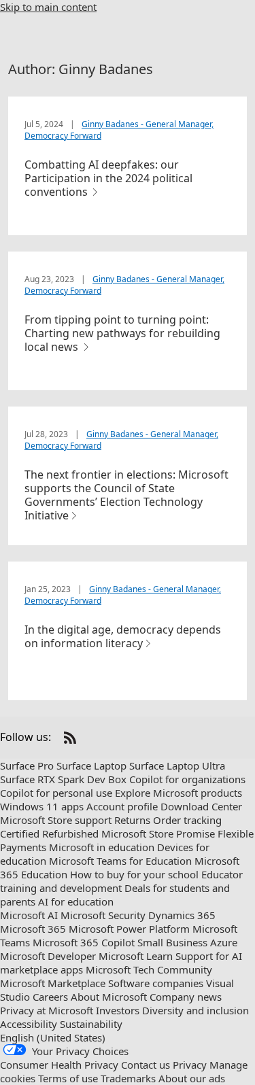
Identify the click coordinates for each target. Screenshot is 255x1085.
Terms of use (68, 1078)
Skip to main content (48, 7)
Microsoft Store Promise (158, 833)
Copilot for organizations (187, 779)
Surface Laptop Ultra (177, 765)
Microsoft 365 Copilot (84, 942)
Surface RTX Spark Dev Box (63, 779)
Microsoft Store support (56, 820)
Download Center (201, 806)
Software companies (155, 983)
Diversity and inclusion (195, 1010)
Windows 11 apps (42, 806)
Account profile (122, 806)
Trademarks (128, 1078)
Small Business (172, 942)
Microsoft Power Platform (129, 928)
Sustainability (91, 1024)
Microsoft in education (101, 847)
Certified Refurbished (49, 833)
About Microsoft (109, 996)
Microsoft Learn (136, 956)
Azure (223, 942)
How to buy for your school (134, 874)
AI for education (76, 901)
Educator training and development (121, 881)
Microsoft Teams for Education (120, 860)
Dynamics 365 (182, 915)
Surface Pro (27, 765)
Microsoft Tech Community (149, 969)
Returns (132, 820)
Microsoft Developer (48, 956)
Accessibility (28, 1024)
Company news (186, 996)
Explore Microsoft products (178, 792)
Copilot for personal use (56, 792)
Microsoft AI (29, 915)
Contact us (145, 1064)
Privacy (190, 1064)
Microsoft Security (103, 915)
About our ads (191, 1078)
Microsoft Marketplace (52, 983)
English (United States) (52, 1037)
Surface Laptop (91, 765)
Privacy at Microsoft (46, 1010)
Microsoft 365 (33, 928)
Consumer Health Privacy (59, 1064)
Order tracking (187, 820)
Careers (50, 996)
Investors (117, 1010)
